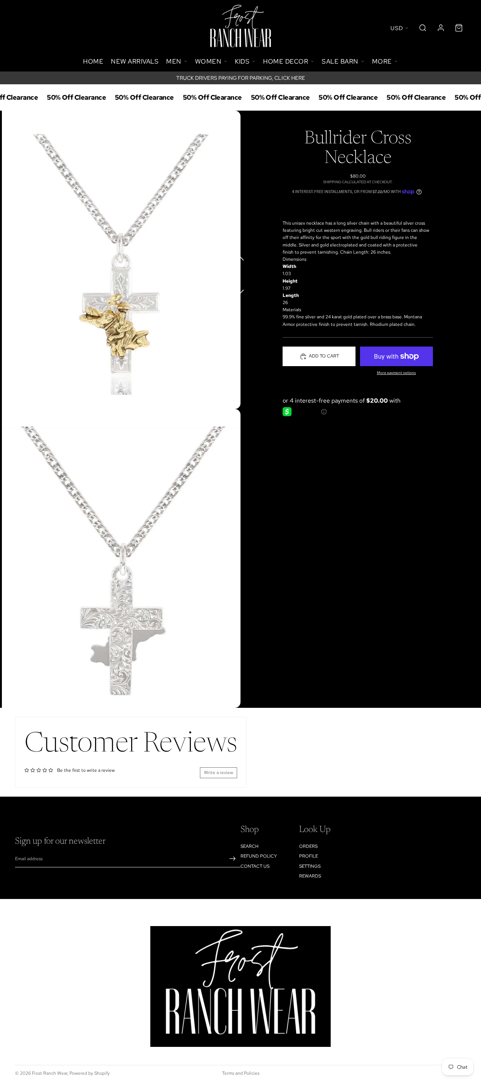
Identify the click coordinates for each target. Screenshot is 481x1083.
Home (93, 61)
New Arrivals (135, 61)
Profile (308, 856)
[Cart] (459, 28)
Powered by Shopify (90, 1073)
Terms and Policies (240, 1073)
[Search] (423, 28)
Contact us (254, 866)
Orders (308, 846)
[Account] (441, 28)
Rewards (310, 876)
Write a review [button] (218, 773)
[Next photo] (240, 287)
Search (249, 846)
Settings (310, 866)
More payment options (396, 372)
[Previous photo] (240, 257)
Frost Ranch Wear (49, 1073)
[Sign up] (232, 859)
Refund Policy (258, 856)
